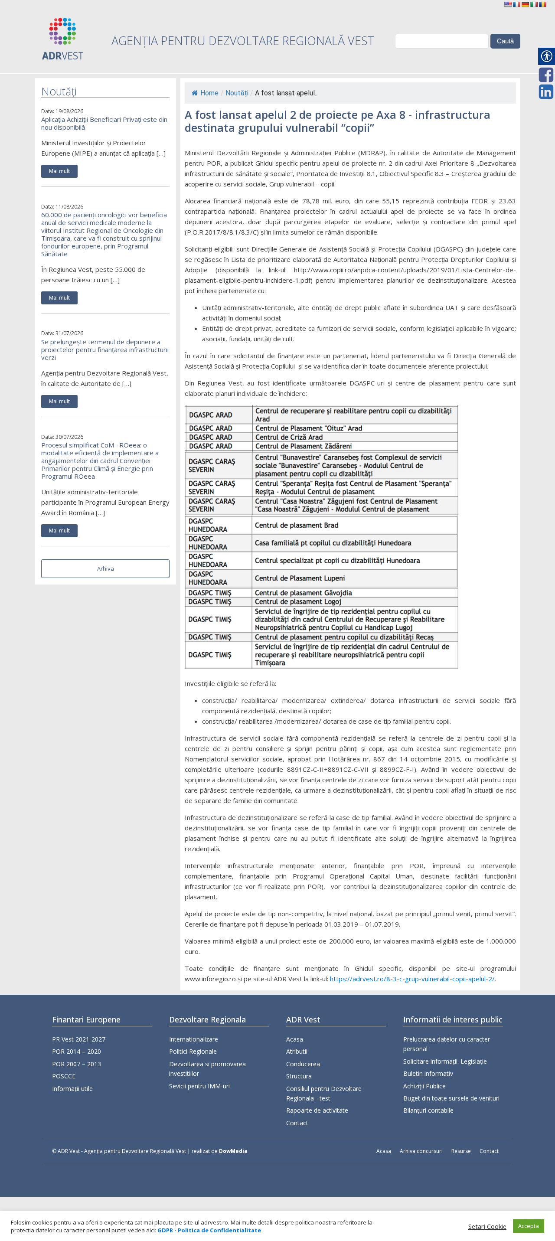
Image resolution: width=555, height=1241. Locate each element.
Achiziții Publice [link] (424, 1086)
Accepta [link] (528, 1226)
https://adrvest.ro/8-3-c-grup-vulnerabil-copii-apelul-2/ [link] (412, 978)
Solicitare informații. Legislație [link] (445, 1061)
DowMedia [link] (233, 1151)
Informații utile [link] (72, 1088)
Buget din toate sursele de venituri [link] (451, 1098)
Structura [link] (299, 1076)
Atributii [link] (296, 1051)
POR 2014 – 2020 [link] (76, 1051)
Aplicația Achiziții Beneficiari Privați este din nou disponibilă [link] (104, 123)
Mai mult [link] (59, 171)
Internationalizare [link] (193, 1039)
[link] (508, 4)
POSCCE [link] (63, 1076)
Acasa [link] (294, 1039)
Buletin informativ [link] (428, 1073)
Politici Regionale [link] (193, 1051)
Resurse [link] (461, 1151)
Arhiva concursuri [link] (421, 1151)
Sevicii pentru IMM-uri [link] (199, 1086)
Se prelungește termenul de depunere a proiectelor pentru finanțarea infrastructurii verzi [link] (105, 349)
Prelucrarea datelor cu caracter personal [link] (446, 1044)
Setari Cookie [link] (487, 1226)
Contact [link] (297, 1123)
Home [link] (209, 93)
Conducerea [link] (303, 1064)
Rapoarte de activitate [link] (317, 1110)
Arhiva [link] (105, 568)
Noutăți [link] (236, 93)
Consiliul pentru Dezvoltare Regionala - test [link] (324, 1093)
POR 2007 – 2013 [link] (76, 1064)
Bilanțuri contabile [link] (428, 1110)
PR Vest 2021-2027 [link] (78, 1039)
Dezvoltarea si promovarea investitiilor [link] (207, 1069)
